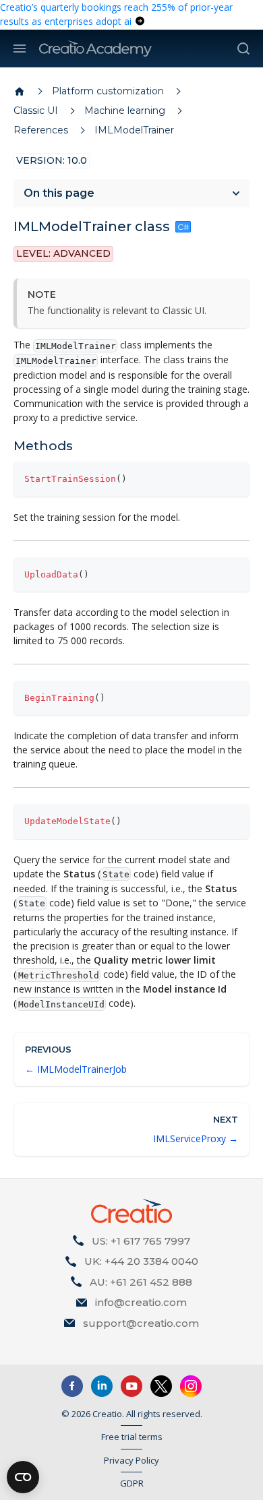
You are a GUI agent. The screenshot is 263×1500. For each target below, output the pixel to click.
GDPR (132, 1483)
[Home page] (19, 92)
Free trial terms (132, 1437)
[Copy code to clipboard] (233, 478)
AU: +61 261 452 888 (141, 1282)
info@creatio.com (141, 1302)
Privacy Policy (131, 1460)
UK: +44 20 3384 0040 (141, 1261)
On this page (59, 193)
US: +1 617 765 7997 (141, 1241)
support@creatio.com (141, 1323)
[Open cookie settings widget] (23, 1477)
